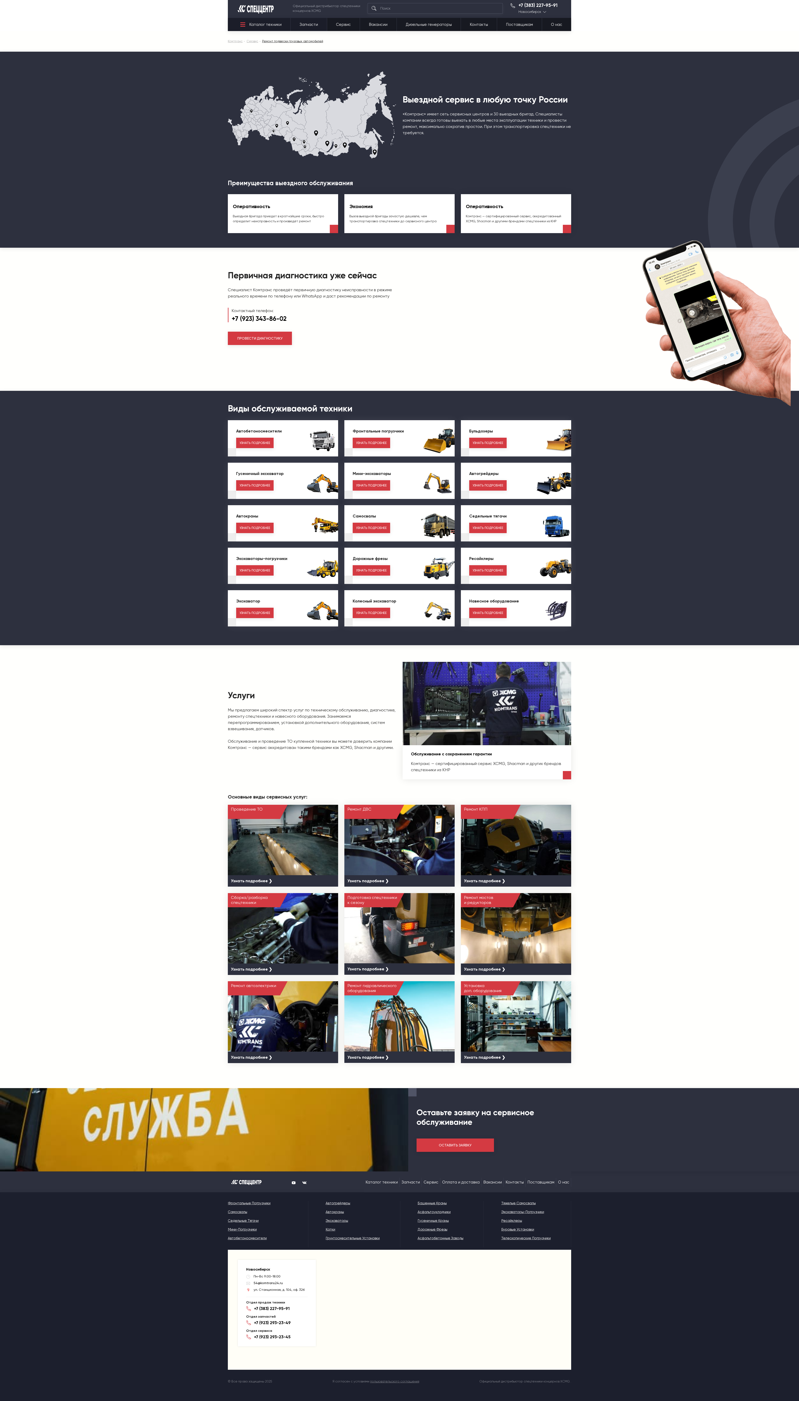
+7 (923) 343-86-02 (259, 318)
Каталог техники (265, 24)
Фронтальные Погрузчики (249, 1203)
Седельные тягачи (243, 1221)
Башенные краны (432, 1203)
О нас (556, 24)
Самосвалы (237, 1212)
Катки (330, 1229)
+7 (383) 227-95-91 (538, 5)
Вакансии (378, 24)
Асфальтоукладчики (434, 1212)
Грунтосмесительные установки (353, 1238)
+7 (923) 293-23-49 (272, 1322)
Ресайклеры (511, 1221)
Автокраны (335, 1212)
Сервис (343, 24)
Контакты (479, 24)
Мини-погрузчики (242, 1229)
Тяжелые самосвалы (518, 1203)
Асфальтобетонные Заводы (440, 1238)
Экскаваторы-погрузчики (522, 1212)
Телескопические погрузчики (526, 1238)
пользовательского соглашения (394, 1381)
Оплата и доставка (461, 1182)
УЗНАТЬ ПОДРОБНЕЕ (254, 443)
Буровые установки (517, 1229)
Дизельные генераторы (429, 24)
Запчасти (309, 24)
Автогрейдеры (338, 1203)
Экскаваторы (337, 1221)
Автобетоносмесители (247, 1238)
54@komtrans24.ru (268, 1283)
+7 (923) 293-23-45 (272, 1336)
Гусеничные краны (433, 1221)
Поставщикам (519, 24)
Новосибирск (530, 12)
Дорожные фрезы (432, 1229)
